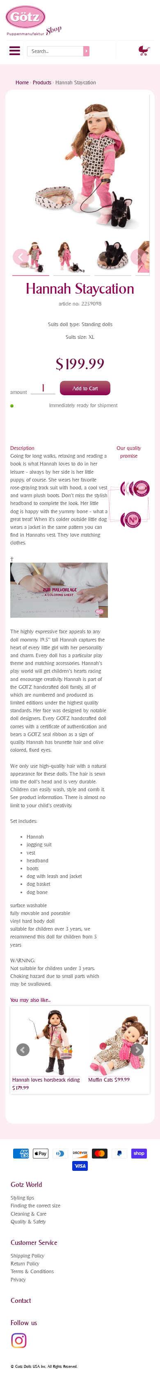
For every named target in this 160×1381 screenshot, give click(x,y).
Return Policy (25, 1264)
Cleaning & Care (28, 1214)
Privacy (18, 1280)
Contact (21, 1301)
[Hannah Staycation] (30, 257)
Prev (23, 1050)
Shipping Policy (27, 1256)
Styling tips (22, 1198)
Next (137, 1050)
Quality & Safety (28, 1222)
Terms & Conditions (32, 1271)
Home (22, 82)
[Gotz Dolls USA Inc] (34, 20)
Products (42, 82)
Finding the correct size (35, 1206)
